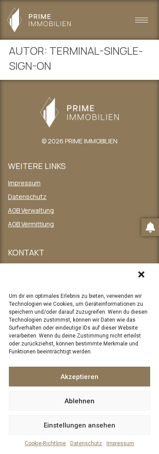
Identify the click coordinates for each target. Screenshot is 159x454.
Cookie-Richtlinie (45, 443)
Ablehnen (79, 401)
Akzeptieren (79, 377)
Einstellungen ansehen (79, 425)
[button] (143, 276)
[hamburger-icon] (141, 20)
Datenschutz (86, 443)
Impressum (120, 443)
